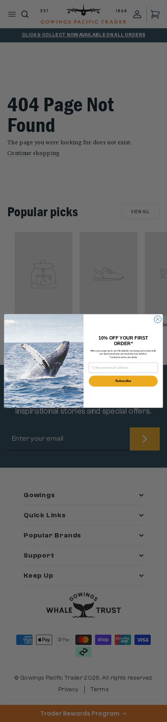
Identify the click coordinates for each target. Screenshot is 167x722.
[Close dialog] (157, 319)
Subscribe (123, 381)
